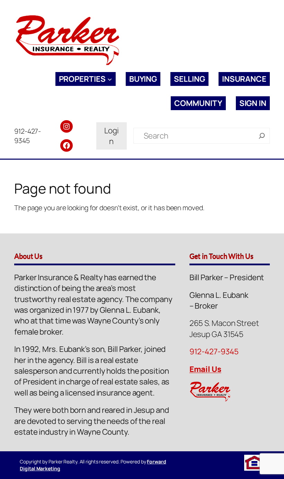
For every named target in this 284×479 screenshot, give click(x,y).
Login (111, 136)
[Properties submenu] (109, 79)
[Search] (262, 136)
